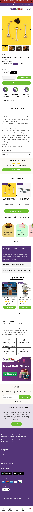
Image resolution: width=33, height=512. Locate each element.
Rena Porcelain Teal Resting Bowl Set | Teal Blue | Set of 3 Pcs (24, 199)
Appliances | (22, 324)
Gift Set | (10, 332)
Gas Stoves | (5, 324)
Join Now (16, 424)
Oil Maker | (25, 330)
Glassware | (5, 326)
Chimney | (4, 332)
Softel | (28, 328)
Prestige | (18, 328)
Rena (3, 54)
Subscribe (25, 397)
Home (3, 14)
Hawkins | (4, 330)
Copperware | (16, 332)
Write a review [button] (16, 169)
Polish (14, 73)
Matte (6, 73)
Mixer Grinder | (12, 326)
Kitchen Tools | (6, 328)
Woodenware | (6, 334)
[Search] (27, 9)
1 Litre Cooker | (18, 330)
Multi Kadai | (10, 330)
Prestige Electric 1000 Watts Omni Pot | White (25, 298)
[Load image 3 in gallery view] (19, 48)
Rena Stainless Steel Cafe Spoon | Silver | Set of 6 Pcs (9, 199)
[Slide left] (3, 29)
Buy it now (16, 83)
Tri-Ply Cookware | (14, 324)
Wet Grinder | (13, 334)
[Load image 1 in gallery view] (5, 48)
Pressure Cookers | (22, 326)
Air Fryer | (23, 332)
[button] (2, 9)
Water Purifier (22, 334)
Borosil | (23, 328)
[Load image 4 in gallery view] (26, 48)
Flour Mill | (12, 328)
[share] (8, 100)
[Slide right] (30, 29)
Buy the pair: (16, 211)
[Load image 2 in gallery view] (12, 48)
